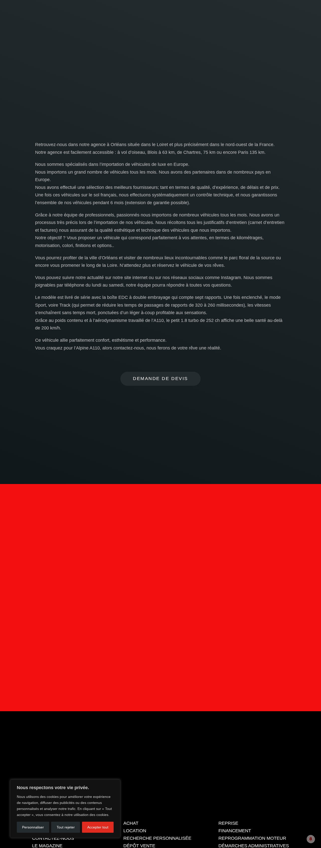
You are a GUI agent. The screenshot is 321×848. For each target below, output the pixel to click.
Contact (160, 648)
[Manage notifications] (311, 839)
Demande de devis (160, 378)
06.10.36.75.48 (276, 8)
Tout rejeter (66, 827)
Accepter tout (97, 827)
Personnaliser (33, 827)
